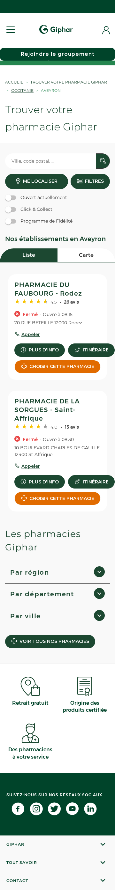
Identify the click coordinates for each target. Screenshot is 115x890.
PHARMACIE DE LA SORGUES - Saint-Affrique (47, 409)
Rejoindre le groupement (58, 54)
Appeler (30, 334)
